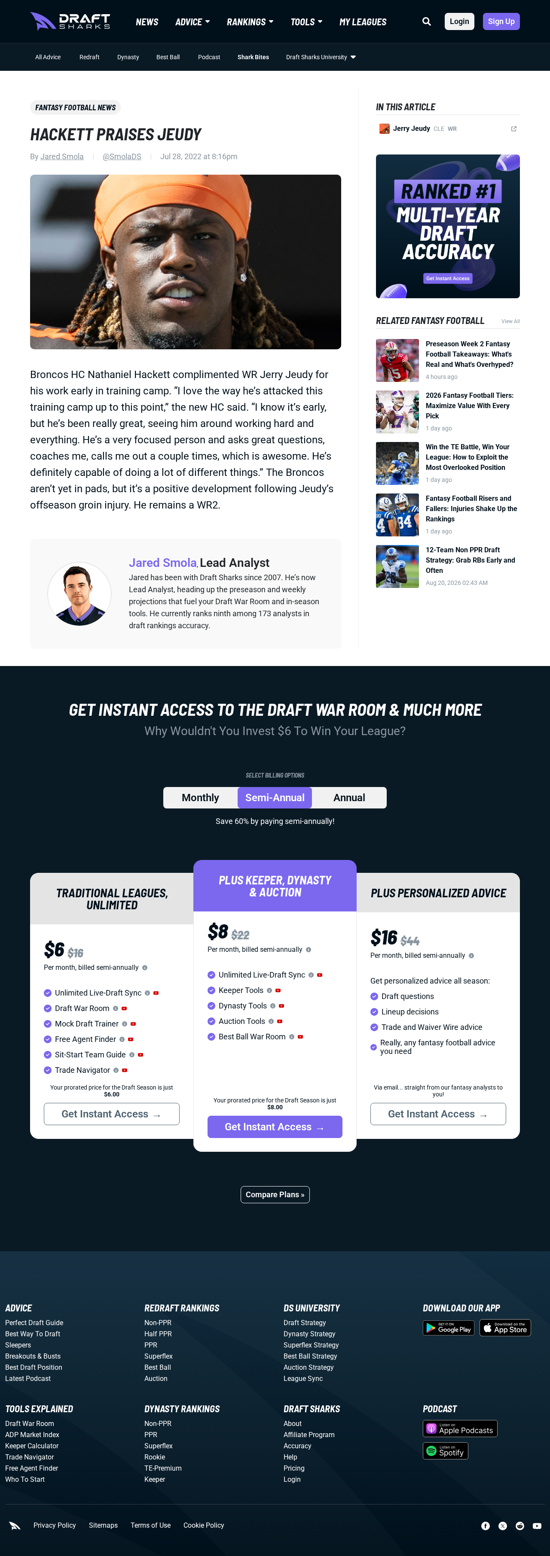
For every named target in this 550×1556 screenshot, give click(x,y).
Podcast (209, 57)
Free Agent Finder (31, 1468)
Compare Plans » (275, 1194)
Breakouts (20, 1356)
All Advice (48, 57)
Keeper (154, 1479)
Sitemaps (103, 1525)
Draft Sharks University (316, 57)
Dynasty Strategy (310, 1334)
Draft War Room (29, 1424)
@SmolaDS (122, 156)
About (293, 1424)
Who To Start (25, 1479)
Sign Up (501, 21)
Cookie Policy (203, 1525)
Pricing (294, 1468)
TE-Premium (163, 1468)
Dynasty (128, 57)
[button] (156, 993)
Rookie (154, 1457)
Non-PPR (157, 1323)
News (147, 21)
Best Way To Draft (32, 1334)
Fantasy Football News (75, 107)
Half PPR (158, 1334)
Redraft (89, 57)
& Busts (49, 1356)
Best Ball (168, 57)
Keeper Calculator (31, 1446)
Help (290, 1457)
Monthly (200, 798)
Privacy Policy (55, 1525)
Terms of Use (151, 1525)
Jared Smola (62, 156)
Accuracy (298, 1446)
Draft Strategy (305, 1323)
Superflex (158, 1356)
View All (510, 321)
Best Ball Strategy (310, 1356)
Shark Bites (253, 57)
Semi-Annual (275, 798)
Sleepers (18, 1345)
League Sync (303, 1378)
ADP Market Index (32, 1435)
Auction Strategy (309, 1367)
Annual (349, 798)
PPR (150, 1345)
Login (459, 21)
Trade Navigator (29, 1457)
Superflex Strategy (311, 1345)
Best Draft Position (33, 1367)
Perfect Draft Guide (34, 1323)
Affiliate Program (309, 1435)
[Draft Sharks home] (70, 21)
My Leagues (362, 21)
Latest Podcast (28, 1378)
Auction (156, 1378)
